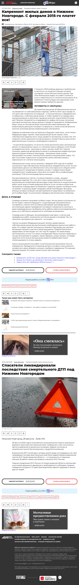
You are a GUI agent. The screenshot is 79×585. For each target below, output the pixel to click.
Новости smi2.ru (9, 356)
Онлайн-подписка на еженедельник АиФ (28, 539)
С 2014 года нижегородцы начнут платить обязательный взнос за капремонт (35, 320)
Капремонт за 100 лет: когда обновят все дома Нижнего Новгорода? (45, 258)
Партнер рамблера (32, 577)
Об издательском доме (22, 537)
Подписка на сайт (49, 539)
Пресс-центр (36, 537)
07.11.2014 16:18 (6, 8)
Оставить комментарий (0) (61, 270)
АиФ (19, 77)
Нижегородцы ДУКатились (19, 327)
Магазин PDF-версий (55, 537)
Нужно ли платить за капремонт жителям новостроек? (40, 260)
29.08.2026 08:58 (7, 362)
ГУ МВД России (7, 428)
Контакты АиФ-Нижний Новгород (25, 541)
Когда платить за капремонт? (20, 314)
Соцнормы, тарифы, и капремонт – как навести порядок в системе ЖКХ (33, 307)
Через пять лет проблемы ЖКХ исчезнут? (34, 262)
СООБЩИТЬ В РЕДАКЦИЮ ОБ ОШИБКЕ (49, 541)
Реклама (44, 537)
